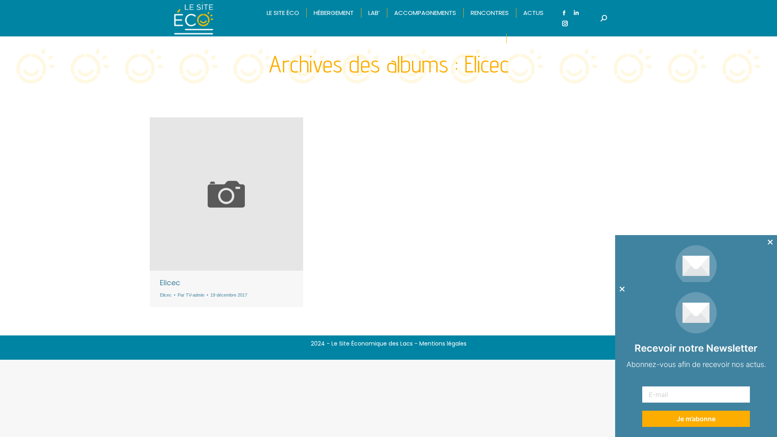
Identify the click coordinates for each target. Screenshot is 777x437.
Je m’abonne (696, 419)
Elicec (170, 283)
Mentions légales (443, 343)
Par (191, 295)
